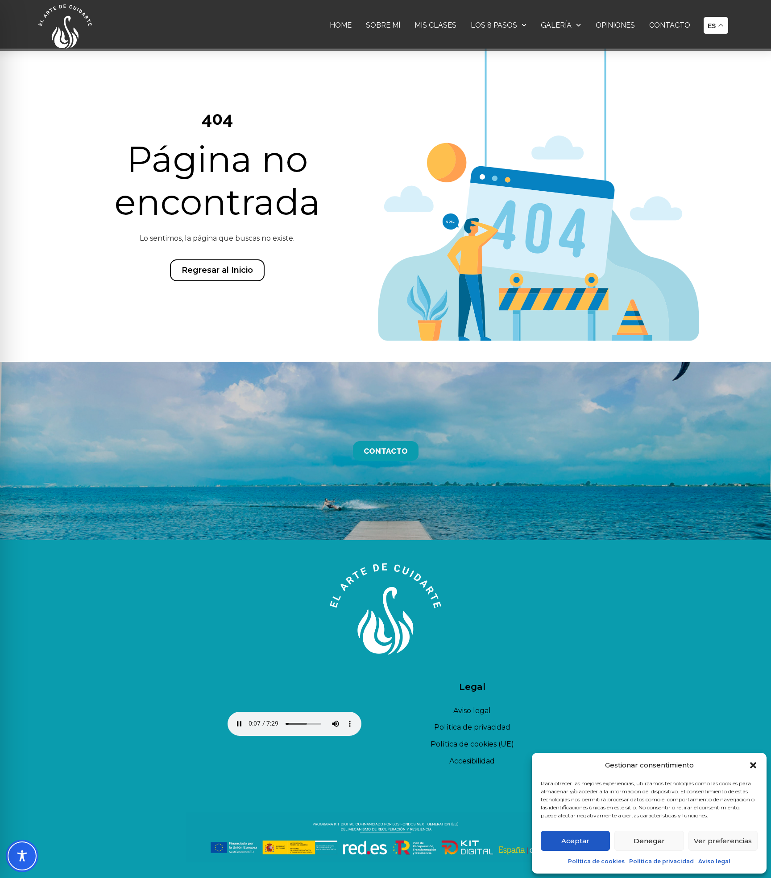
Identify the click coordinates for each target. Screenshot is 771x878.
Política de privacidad (661, 861)
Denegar (649, 841)
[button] (753, 765)
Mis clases (435, 25)
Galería (556, 25)
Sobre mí (383, 25)
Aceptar (575, 841)
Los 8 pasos (494, 25)
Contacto (669, 25)
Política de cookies (596, 861)
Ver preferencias (723, 841)
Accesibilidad (472, 761)
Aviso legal (714, 861)
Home (341, 25)
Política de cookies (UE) (472, 744)
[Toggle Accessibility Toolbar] (22, 856)
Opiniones (615, 25)
